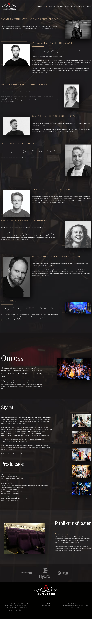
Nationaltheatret (59, 64)
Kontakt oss (68, 6)
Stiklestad (86, 70)
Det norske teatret (71, 64)
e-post (64, 550)
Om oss (45, 6)
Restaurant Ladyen (79, 6)
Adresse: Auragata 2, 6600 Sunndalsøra (46, 603)
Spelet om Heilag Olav (76, 70)
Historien (52, 6)
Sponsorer (60, 6)
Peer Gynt (63, 68)
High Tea (88, 6)
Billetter (39, 6)
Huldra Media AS (83, 609)
